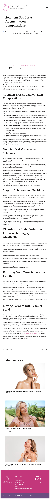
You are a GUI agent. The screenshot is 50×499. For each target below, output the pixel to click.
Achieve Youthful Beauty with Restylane (18, 428)
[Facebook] (36, 479)
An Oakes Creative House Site (25, 495)
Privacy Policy (34, 495)
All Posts (22, 65)
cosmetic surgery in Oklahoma (32, 333)
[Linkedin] (40, 479)
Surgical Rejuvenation (30, 65)
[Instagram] (38, 479)
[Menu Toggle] (47, 7)
